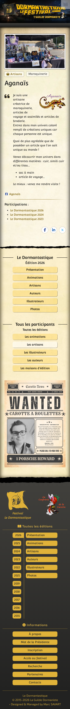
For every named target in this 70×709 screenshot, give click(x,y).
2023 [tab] (17, 559)
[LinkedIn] (54, 230)
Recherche (35, 666)
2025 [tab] (17, 543)
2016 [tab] (17, 607)
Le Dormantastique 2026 (27, 210)
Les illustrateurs (35, 352)
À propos (35, 634)
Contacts (35, 682)
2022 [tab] (17, 567)
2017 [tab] (17, 599)
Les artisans (35, 344)
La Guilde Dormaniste (44, 699)
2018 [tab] (17, 591)
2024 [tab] (17, 551)
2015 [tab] (17, 615)
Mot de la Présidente (35, 642)
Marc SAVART (52, 704)
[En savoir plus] (52, 503)
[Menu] (65, 4)
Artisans (16, 74)
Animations (35, 543)
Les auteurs (35, 360)
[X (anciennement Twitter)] (62, 230)
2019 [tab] (17, 583)
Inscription (35, 650)
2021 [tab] (17, 575)
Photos (31, 575)
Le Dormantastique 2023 (26, 219)
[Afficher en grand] (35, 423)
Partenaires (35, 674)
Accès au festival (35, 658)
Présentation (36, 535)
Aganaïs (14, 194)
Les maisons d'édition (35, 368)
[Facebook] (45, 230)
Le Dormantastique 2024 (27, 214)
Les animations (35, 336)
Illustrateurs (35, 567)
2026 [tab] (18, 535)
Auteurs (32, 559)
